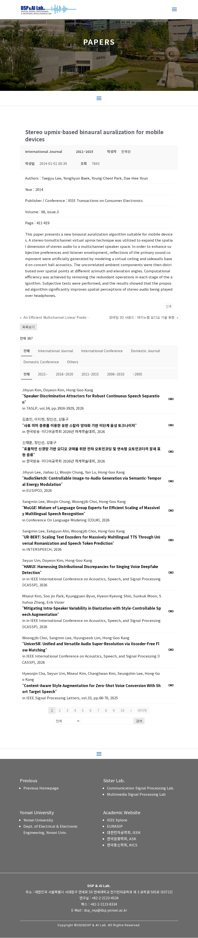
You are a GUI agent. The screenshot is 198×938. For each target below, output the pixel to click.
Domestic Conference (41, 361)
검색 (139, 721)
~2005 (137, 374)
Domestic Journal (145, 350)
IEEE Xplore (117, 819)
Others (72, 361)
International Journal (55, 350)
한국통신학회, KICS (122, 844)
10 (122, 710)
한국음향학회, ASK (121, 838)
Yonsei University (38, 819)
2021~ (43, 374)
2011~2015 (90, 374)
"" (91, 399)
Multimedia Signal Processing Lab (136, 794)
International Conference (102, 350)
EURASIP (115, 826)
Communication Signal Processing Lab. (140, 787)
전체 (26, 350)
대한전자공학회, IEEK (124, 832)
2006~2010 (115, 374)
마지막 (142, 710)
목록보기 (28, 327)
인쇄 (168, 306)
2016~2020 (64, 374)
